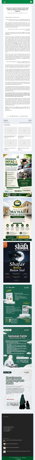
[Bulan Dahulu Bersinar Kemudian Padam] (24, 143)
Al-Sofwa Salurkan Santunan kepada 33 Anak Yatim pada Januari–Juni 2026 (18, 451)
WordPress (24, 457)
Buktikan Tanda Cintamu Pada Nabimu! (12, 447)
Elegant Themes (15, 457)
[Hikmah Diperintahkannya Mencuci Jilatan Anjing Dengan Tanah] (10, 131)
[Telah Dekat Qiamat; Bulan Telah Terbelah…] (10, 143)
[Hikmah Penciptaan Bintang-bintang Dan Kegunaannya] (24, 131)
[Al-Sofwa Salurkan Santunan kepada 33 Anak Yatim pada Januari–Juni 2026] (4, 452)
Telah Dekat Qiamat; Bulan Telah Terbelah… (10, 148)
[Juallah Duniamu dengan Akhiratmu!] (4, 444)
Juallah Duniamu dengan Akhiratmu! (12, 443)
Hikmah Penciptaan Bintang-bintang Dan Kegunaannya (24, 136)
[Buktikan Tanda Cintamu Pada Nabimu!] (4, 448)
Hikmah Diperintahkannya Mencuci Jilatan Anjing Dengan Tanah (10, 136)
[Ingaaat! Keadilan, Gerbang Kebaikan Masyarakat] (4, 441)
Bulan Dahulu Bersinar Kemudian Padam (23, 148)
